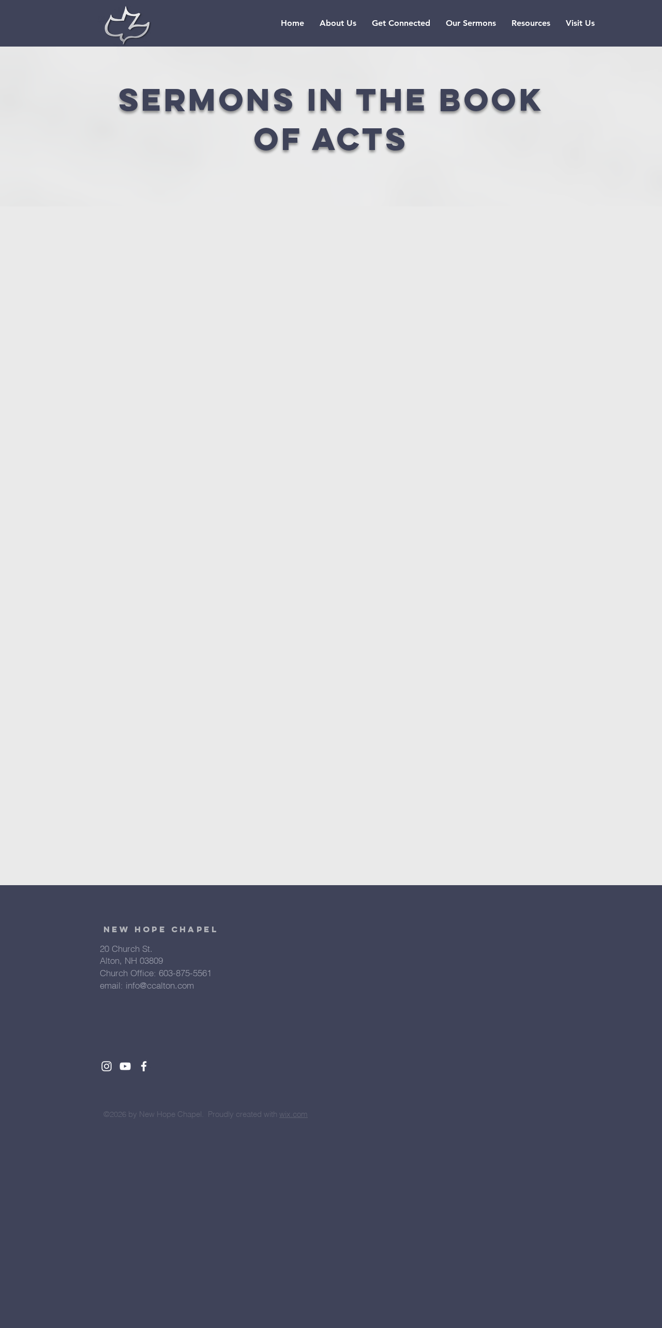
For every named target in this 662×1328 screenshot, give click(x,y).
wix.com (293, 1114)
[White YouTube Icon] (125, 1066)
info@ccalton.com (160, 985)
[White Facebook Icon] (144, 1066)
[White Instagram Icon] (106, 1066)
